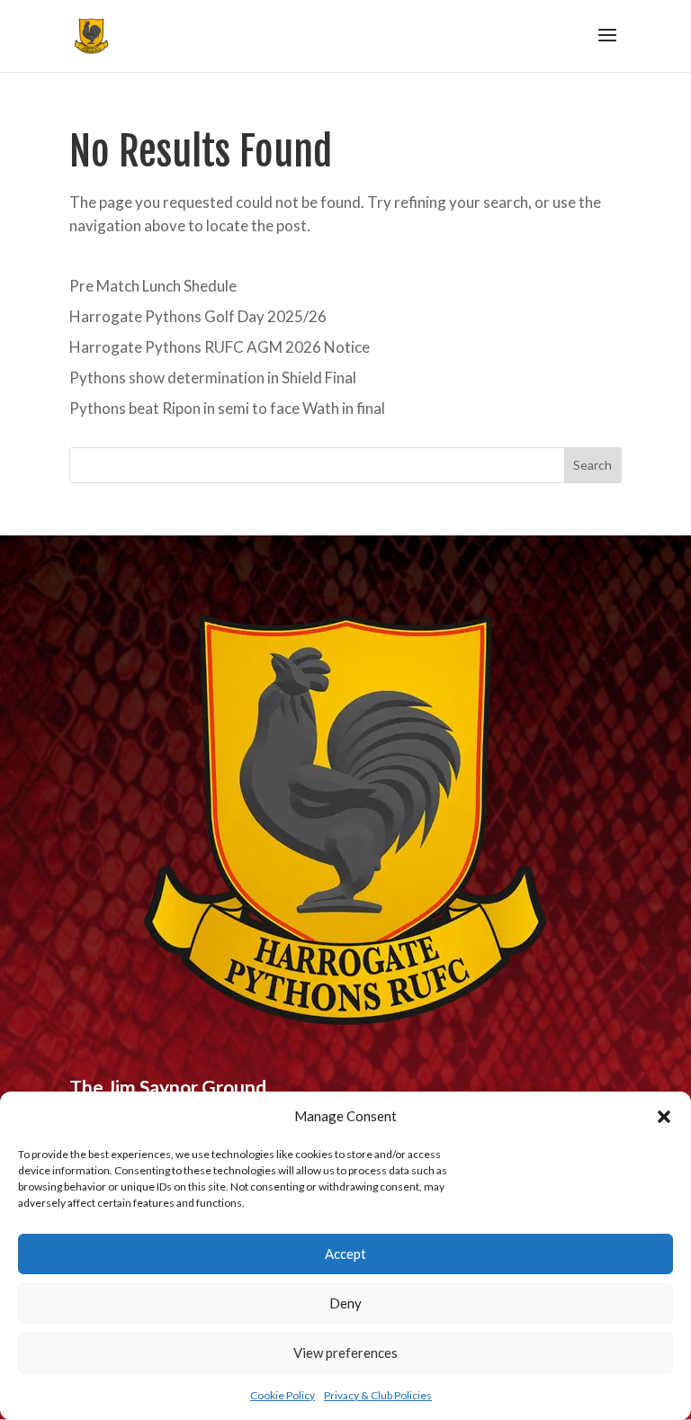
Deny (345, 1303)
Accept (345, 1253)
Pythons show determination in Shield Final (212, 377)
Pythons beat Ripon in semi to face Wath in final (227, 408)
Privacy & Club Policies (378, 1395)
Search (592, 464)
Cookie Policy (282, 1395)
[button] (664, 1117)
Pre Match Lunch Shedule (153, 285)
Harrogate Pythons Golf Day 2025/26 (198, 316)
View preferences (345, 1352)
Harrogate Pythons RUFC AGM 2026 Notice (219, 346)
